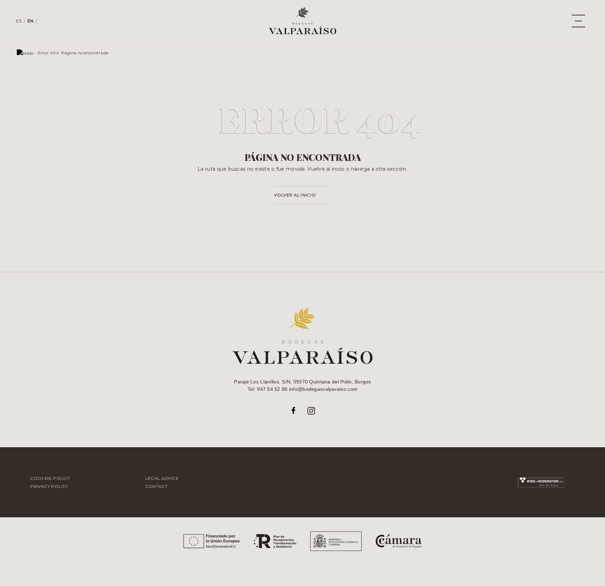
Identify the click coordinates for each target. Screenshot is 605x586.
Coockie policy (50, 478)
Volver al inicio (294, 195)
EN (30, 20)
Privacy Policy (49, 486)
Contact (156, 486)
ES (19, 20)
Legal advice (162, 478)
